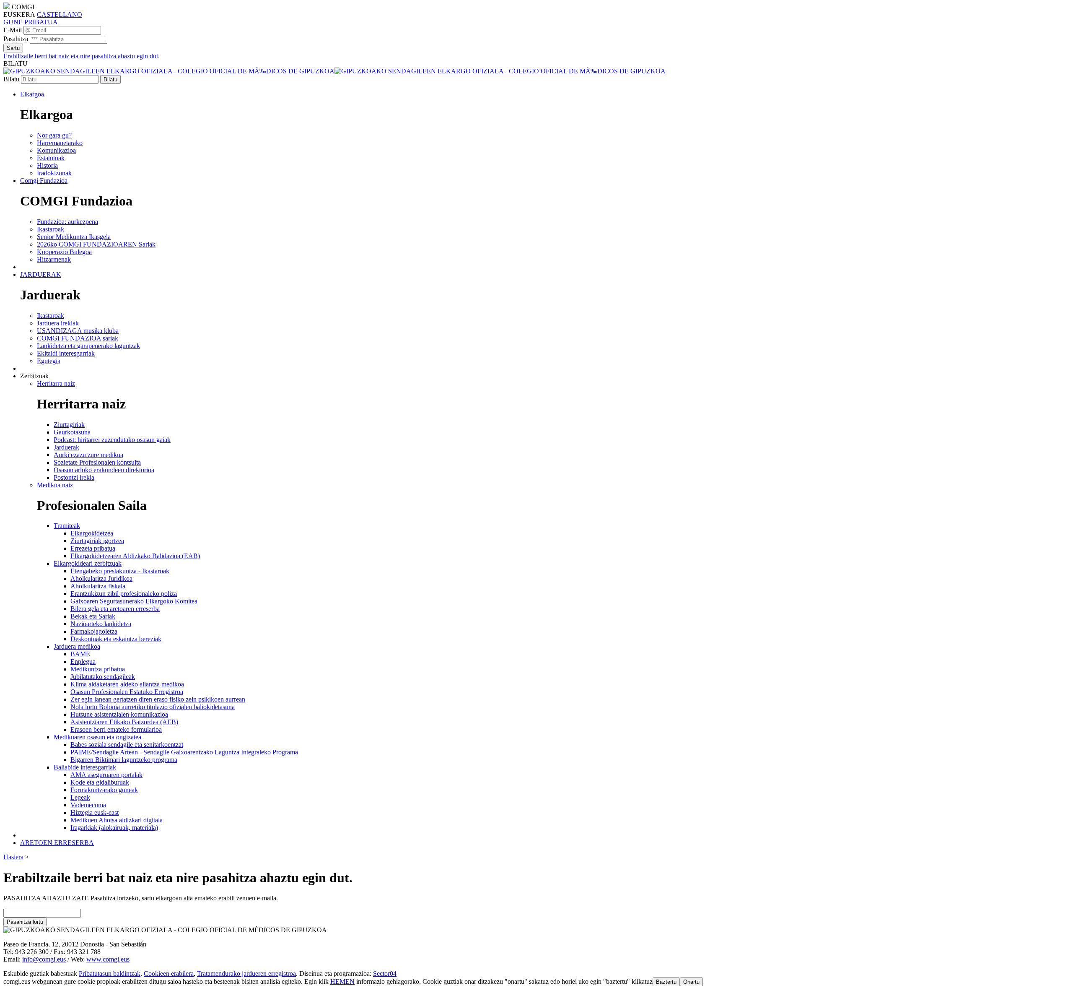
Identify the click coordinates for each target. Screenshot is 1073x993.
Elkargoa (32, 94)
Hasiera (13, 856)
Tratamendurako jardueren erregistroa (246, 973)
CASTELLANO (59, 14)
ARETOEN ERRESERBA (57, 842)
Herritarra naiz (56, 383)
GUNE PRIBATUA (30, 22)
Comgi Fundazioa (43, 180)
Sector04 (385, 973)
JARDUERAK (40, 274)
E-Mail (12, 30)
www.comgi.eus (108, 959)
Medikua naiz (55, 485)
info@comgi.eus (44, 959)
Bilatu (11, 79)
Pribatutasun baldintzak (109, 973)
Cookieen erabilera (169, 973)
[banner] (334, 71)
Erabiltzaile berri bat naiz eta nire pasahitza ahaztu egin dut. (81, 56)
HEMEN (342, 981)
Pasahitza (15, 38)
